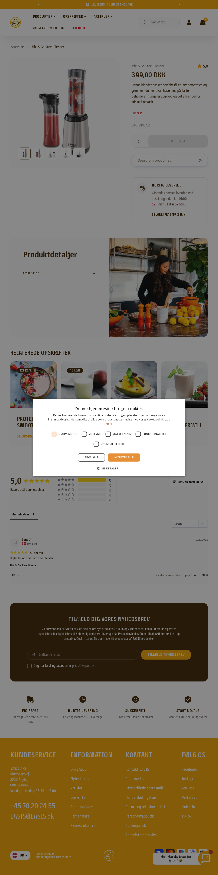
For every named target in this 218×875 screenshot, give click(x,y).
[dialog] (109, 437)
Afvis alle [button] (91, 457)
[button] (109, 468)
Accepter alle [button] (123, 457)
